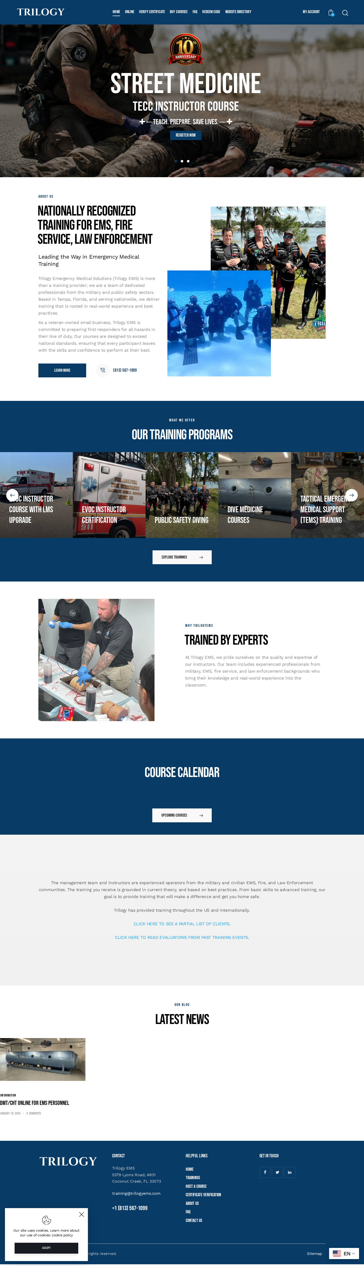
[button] (12, 495)
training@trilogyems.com (136, 1193)
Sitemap (314, 1253)
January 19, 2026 (10, 1113)
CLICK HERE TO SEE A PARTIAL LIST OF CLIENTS (181, 923)
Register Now (186, 135)
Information (8, 1095)
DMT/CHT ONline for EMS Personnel (34, 1103)
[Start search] (345, 13)
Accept (46, 1248)
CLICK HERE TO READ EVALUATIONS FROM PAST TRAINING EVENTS (181, 937)
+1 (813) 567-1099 (130, 1208)
